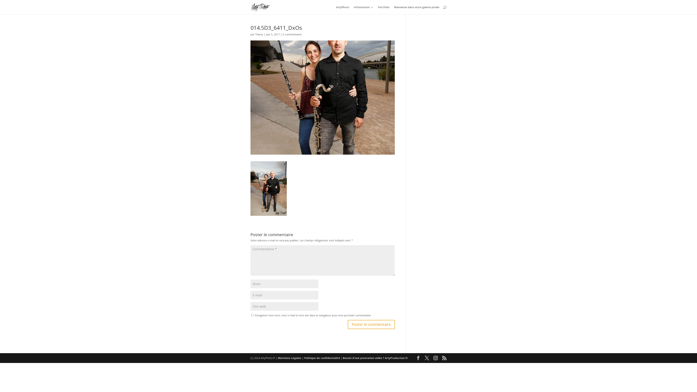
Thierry (259, 34)
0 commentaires (292, 34)
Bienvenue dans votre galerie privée (416, 7)
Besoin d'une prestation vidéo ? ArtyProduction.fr (375, 358)
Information (362, 7)
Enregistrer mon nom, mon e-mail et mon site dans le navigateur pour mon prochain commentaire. (313, 315)
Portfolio (384, 7)
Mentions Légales (289, 358)
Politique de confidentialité (322, 358)
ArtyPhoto (342, 7)
